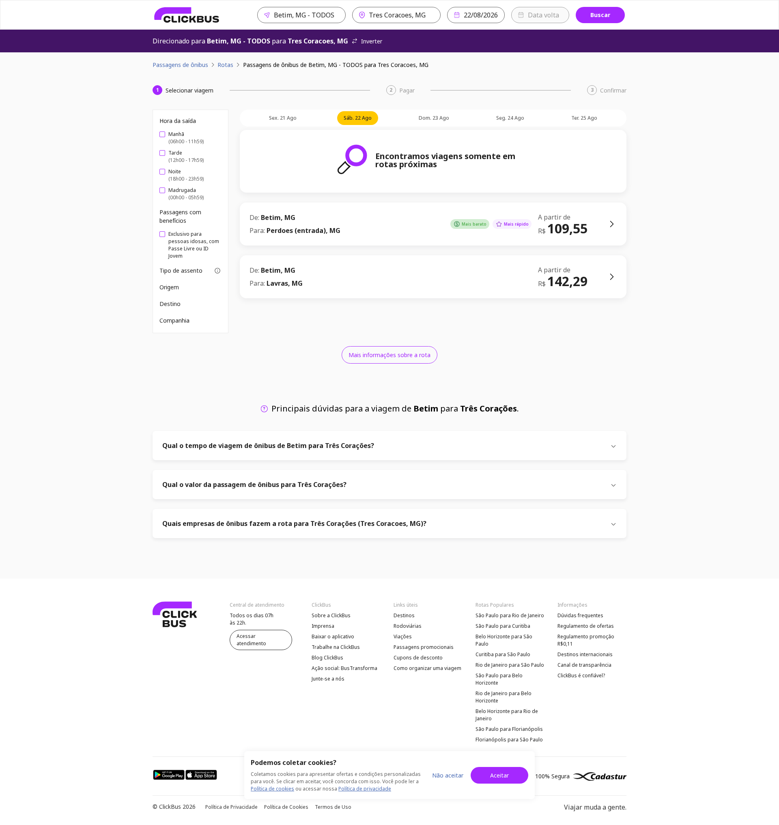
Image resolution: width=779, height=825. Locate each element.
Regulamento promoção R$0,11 (585, 640)
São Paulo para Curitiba (503, 626)
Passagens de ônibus (180, 65)
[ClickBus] (186, 15)
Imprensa (323, 626)
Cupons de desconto (418, 657)
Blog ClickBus (327, 657)
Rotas (225, 65)
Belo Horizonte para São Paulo (504, 640)
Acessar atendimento (251, 640)
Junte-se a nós (328, 678)
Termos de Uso (333, 806)
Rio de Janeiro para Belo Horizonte (504, 697)
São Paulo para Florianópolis (509, 729)
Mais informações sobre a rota (389, 355)
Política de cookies (272, 788)
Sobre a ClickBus (331, 615)
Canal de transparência (584, 664)
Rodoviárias (408, 626)
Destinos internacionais (585, 654)
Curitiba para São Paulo (503, 654)
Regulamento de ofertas (585, 626)
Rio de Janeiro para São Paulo (510, 664)
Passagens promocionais (424, 647)
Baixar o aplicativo (333, 636)
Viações (403, 636)
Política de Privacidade (231, 806)
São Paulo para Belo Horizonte (499, 679)
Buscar (600, 15)
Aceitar (499, 775)
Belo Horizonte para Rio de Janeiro (507, 715)
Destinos (404, 615)
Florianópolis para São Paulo (509, 739)
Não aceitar (447, 775)
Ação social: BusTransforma (344, 668)
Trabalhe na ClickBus (336, 647)
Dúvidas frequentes (580, 615)
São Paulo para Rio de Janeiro (510, 615)
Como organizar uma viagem (427, 668)
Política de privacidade (364, 788)
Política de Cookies (286, 806)
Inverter (371, 41)
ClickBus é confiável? (581, 675)
